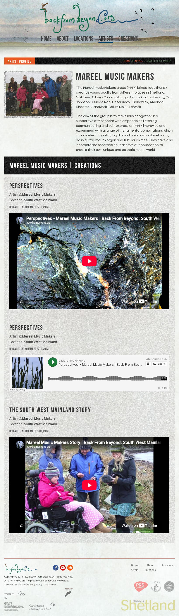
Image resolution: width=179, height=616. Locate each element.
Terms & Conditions (15, 584)
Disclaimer (50, 584)
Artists (105, 38)
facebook (56, 568)
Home (46, 38)
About (63, 38)
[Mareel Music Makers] (38, 115)
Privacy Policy (34, 584)
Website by (9, 595)
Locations (83, 38)
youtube (63, 568)
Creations (128, 38)
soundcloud (70, 568)
